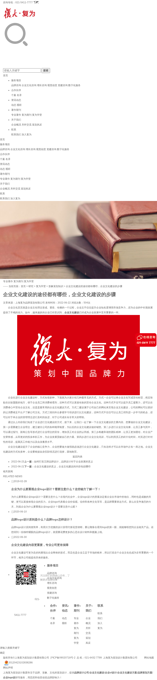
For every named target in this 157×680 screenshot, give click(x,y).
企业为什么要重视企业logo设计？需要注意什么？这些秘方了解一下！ (56, 489)
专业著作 (16, 114)
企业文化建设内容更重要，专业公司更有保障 (39, 545)
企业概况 (16, 124)
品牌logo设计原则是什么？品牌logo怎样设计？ (42, 519)
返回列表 (77, 456)
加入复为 (26, 134)
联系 (13, 129)
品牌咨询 (16, 85)
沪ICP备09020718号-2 (62, 657)
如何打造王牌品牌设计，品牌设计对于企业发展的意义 (63, 461)
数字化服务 (74, 85)
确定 (2, 652)
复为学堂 (37, 114)
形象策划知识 (55, 286)
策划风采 (37, 124)
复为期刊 (26, 114)
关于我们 (16, 119)
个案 (13, 95)
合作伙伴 (16, 90)
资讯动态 (16, 100)
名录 (19, 95)
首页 (5, 75)
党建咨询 (63, 85)
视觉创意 (52, 85)
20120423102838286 (20, 662)
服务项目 (16, 80)
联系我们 (16, 134)
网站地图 (149, 657)
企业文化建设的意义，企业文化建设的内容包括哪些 (62, 466)
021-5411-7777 (24, 2)
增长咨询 (42, 85)
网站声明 (8, 667)
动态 (13, 105)
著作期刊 (16, 109)
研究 (30, 286)
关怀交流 (26, 124)
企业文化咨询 (29, 85)
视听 (19, 105)
